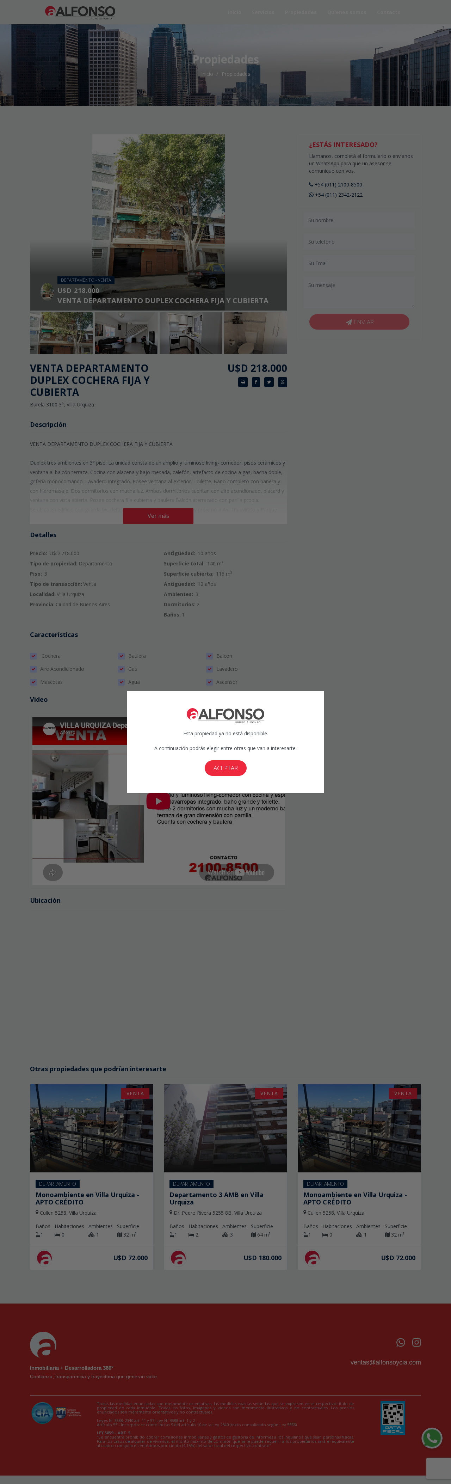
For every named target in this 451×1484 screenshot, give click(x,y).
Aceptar (226, 768)
